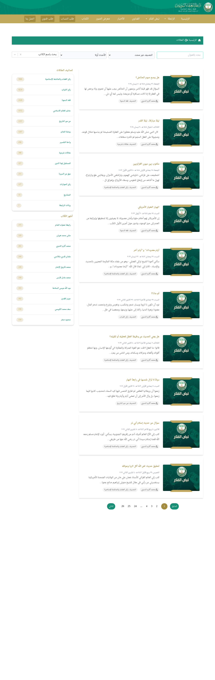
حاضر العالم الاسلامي (62, 111)
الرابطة (171, 18)
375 (19, 225)
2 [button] (156, 506)
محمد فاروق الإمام (63, 267)
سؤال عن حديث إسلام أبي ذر (145, 423)
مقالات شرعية (65, 153)
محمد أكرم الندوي (63, 246)
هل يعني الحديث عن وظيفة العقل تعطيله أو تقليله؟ (134, 337)
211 (19, 174)
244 (19, 256)
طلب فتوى (47, 18)
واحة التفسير (65, 142)
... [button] (141, 506)
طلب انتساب (67, 18)
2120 (20, 100)
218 (19, 277)
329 (19, 235)
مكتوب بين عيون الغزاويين (146, 164)
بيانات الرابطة (65, 205)
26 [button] (123, 506)
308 (19, 153)
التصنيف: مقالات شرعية (126, 144)
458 (19, 142)
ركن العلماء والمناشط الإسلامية (58, 79)
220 (19, 267)
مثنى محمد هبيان (64, 235)
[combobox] (56, 54)
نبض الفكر (154, 18)
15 (19, 195)
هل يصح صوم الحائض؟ (147, 78)
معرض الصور (103, 18)
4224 (20, 90)
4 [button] (146, 506)
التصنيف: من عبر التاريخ (126, 403)
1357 (20, 121)
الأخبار (120, 18)
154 (19, 320)
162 (19, 299)
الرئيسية (185, 18)
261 (19, 246)
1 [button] (164, 506)
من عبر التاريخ (65, 121)
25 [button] (129, 506)
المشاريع (67, 195)
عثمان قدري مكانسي (62, 256)
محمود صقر (66, 320)
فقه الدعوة (66, 100)
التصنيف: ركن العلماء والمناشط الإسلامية (120, 187)
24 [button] (135, 506)
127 (19, 184)
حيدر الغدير (66, 299)
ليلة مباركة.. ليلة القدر (148, 121)
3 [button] (151, 506)
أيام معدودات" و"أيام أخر (146, 250)
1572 (20, 111)
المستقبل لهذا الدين (63, 163)
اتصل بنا (29, 18)
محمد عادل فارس (63, 277)
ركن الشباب (66, 90)
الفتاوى (135, 18)
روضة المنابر (66, 132)
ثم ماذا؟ (155, 293)
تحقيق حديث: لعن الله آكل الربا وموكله (140, 466)
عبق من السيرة (65, 174)
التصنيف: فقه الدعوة (128, 101)
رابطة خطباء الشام (63, 225)
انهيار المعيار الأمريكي (148, 207)
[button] (174, 506)
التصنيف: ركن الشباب (127, 317)
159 (19, 309)
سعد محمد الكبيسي (63, 309)
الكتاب (85, 18)
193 (19, 288)
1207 (20, 132)
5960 (20, 79)
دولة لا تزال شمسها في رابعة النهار (142, 380)
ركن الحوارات (65, 184)
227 (19, 163)
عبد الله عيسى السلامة (61, 288)
